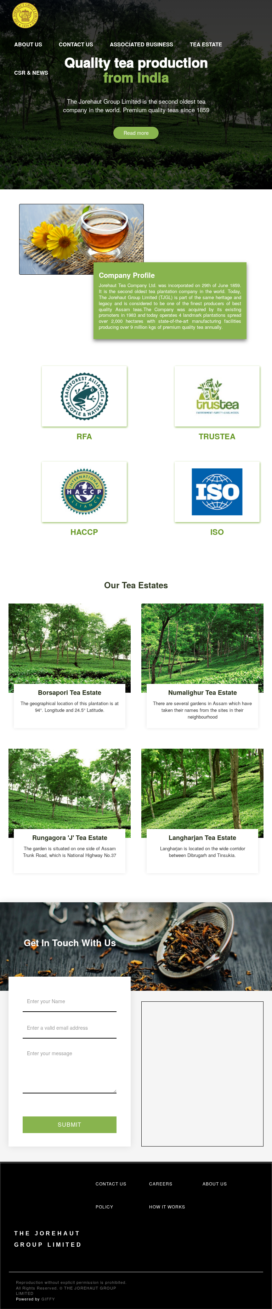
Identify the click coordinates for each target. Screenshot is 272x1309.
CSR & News (31, 72)
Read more (136, 132)
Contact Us (76, 44)
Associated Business (141, 44)
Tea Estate (206, 44)
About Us (28, 44)
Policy (104, 1207)
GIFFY (48, 1299)
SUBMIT (69, 1124)
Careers (160, 1184)
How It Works (167, 1207)
